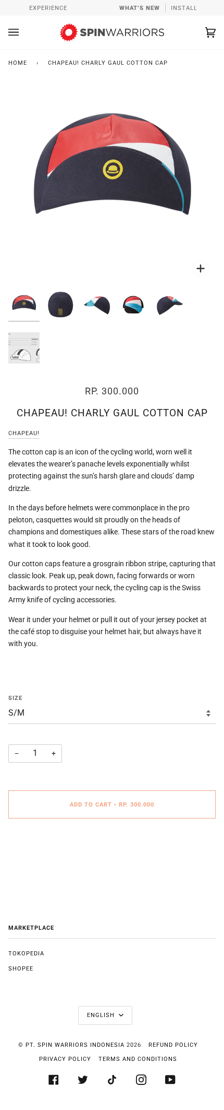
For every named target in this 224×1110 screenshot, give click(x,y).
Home (17, 63)
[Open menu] (24, 32)
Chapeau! (24, 433)
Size (15, 698)
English (102, 1015)
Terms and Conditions (137, 1059)
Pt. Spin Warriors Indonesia (75, 1045)
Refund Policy (173, 1045)
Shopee (20, 968)
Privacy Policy (65, 1059)
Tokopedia (26, 953)
